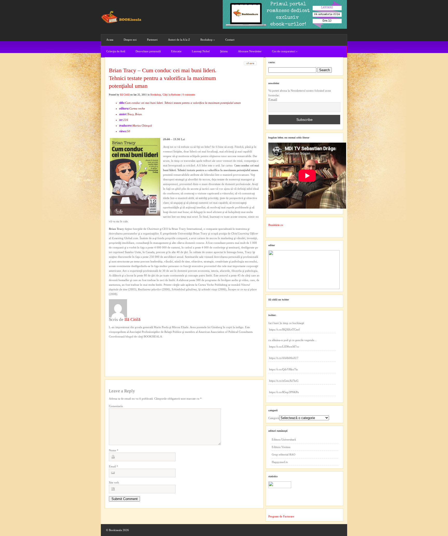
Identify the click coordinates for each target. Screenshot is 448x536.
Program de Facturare (281, 516)
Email (113, 466)
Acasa (109, 39)
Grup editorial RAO (283, 454)
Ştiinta (224, 51)
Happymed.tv (280, 462)
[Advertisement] (136, 349)
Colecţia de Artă (115, 51)
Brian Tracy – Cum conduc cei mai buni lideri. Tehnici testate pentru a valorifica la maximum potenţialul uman (162, 78)
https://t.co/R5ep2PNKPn (284, 392)
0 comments (189, 94)
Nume (113, 450)
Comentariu (116, 406)
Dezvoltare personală (148, 51)
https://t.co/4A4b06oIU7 (283, 357)
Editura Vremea (281, 447)
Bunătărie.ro (275, 224)
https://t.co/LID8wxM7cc (284, 346)
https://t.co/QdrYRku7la (283, 369)
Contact (229, 39)
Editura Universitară (284, 439)
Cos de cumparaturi (285, 51)
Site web (114, 482)
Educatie (176, 51)
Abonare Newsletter (250, 51)
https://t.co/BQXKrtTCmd (284, 329)
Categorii (273, 418)
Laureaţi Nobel (201, 51)
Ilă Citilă (124, 94)
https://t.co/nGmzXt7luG (283, 380)
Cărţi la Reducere (171, 94)
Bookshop (207, 39)
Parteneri (152, 39)
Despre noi (130, 39)
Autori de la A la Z (179, 39)
